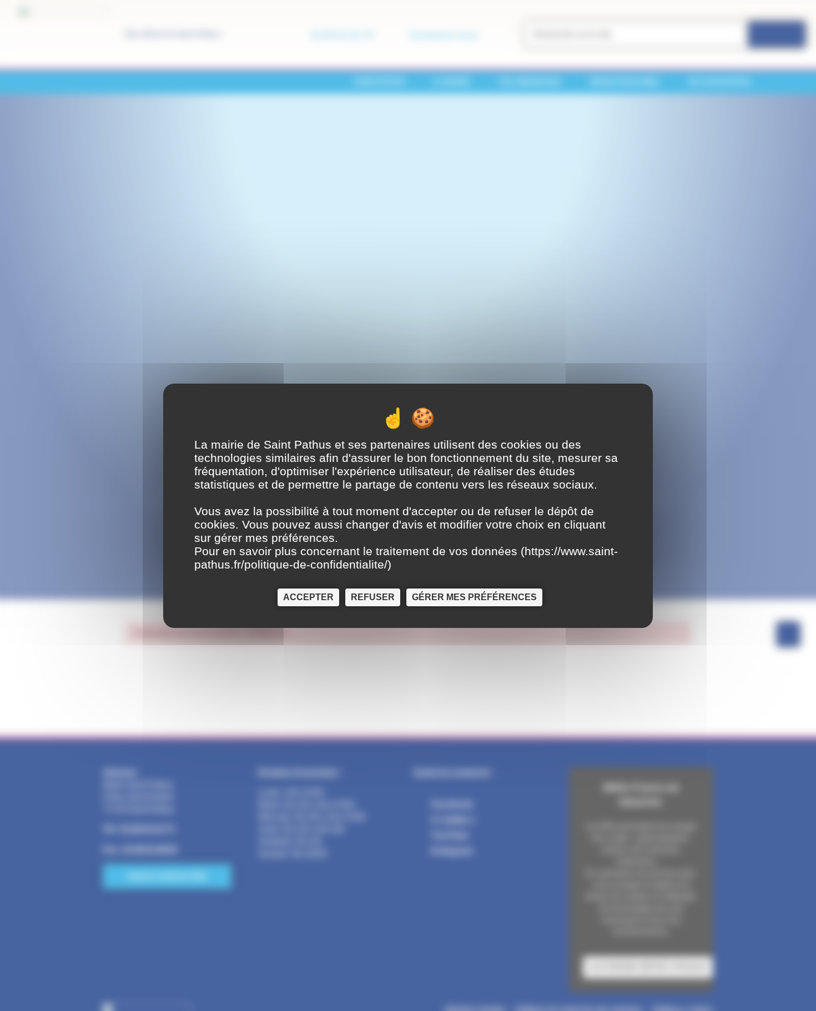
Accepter (308, 596)
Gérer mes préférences (474, 596)
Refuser (373, 596)
